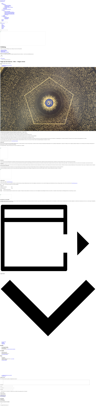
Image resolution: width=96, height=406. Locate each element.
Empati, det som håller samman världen (9, 13)
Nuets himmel (6, 14)
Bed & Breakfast (7, 17)
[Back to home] (2, 1)
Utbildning (4, 4)
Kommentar (1, 384)
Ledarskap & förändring (7, 5)
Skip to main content (2, 0)
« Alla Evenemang (2, 58)
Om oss (3, 19)
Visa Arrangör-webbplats (5, 354)
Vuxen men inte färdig (7, 11)
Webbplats (1, 389)
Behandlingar (6, 18)
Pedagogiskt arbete (7, 6)
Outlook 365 (3, 343)
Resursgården (5, 16)
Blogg (2, 20)
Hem (2, 3)
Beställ (4, 15)
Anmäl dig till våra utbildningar (7, 9)
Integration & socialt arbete (4, 50)
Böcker (4, 10)
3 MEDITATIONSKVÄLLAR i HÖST (7, 65)
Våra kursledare (5, 8)
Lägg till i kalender (3, 273)
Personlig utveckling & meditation (9, 7)
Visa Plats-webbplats (4, 360)
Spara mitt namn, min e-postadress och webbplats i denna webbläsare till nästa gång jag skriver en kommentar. (14, 391)
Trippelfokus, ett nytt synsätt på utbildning (10, 12)
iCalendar (3, 342)
